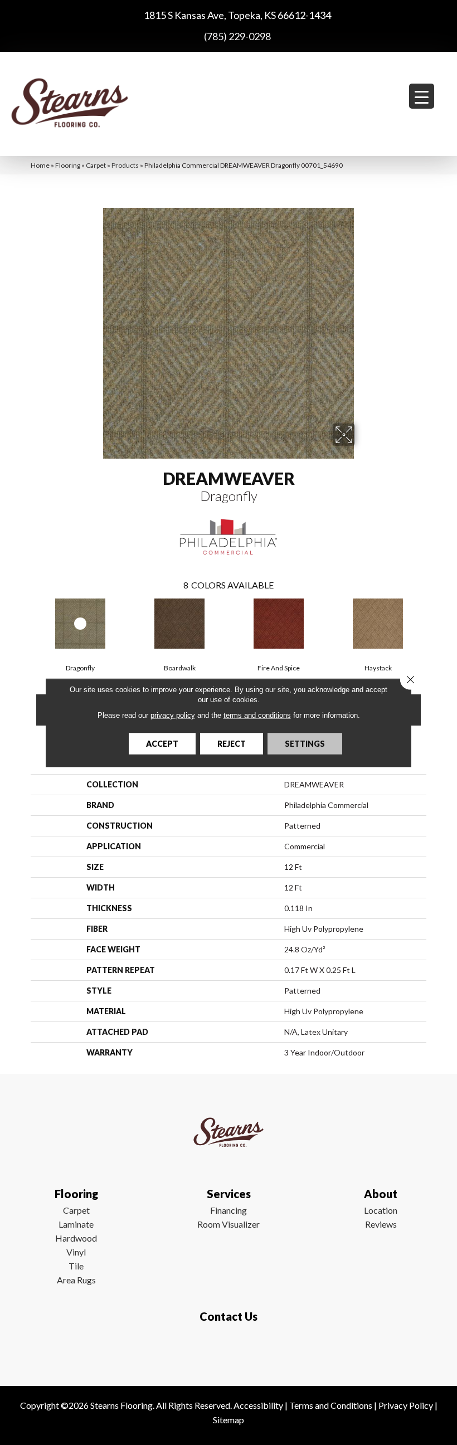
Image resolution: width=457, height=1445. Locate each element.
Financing (228, 1210)
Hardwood (76, 1238)
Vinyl (76, 1252)
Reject (231, 743)
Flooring (67, 165)
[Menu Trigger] (421, 96)
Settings (305, 743)
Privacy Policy (405, 1405)
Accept (162, 743)
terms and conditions (257, 715)
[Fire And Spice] (278, 623)
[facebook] (226, 1349)
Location (380, 1210)
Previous (25, 622)
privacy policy (172, 715)
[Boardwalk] (179, 623)
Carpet (96, 165)
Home (40, 165)
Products (125, 165)
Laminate (76, 1224)
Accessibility (258, 1405)
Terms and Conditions (330, 1405)
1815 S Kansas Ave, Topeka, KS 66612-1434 (237, 15)
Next (432, 622)
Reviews (381, 1224)
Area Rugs (76, 1279)
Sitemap (228, 1419)
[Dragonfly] (80, 623)
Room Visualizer (228, 1224)
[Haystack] (377, 623)
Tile (76, 1266)
